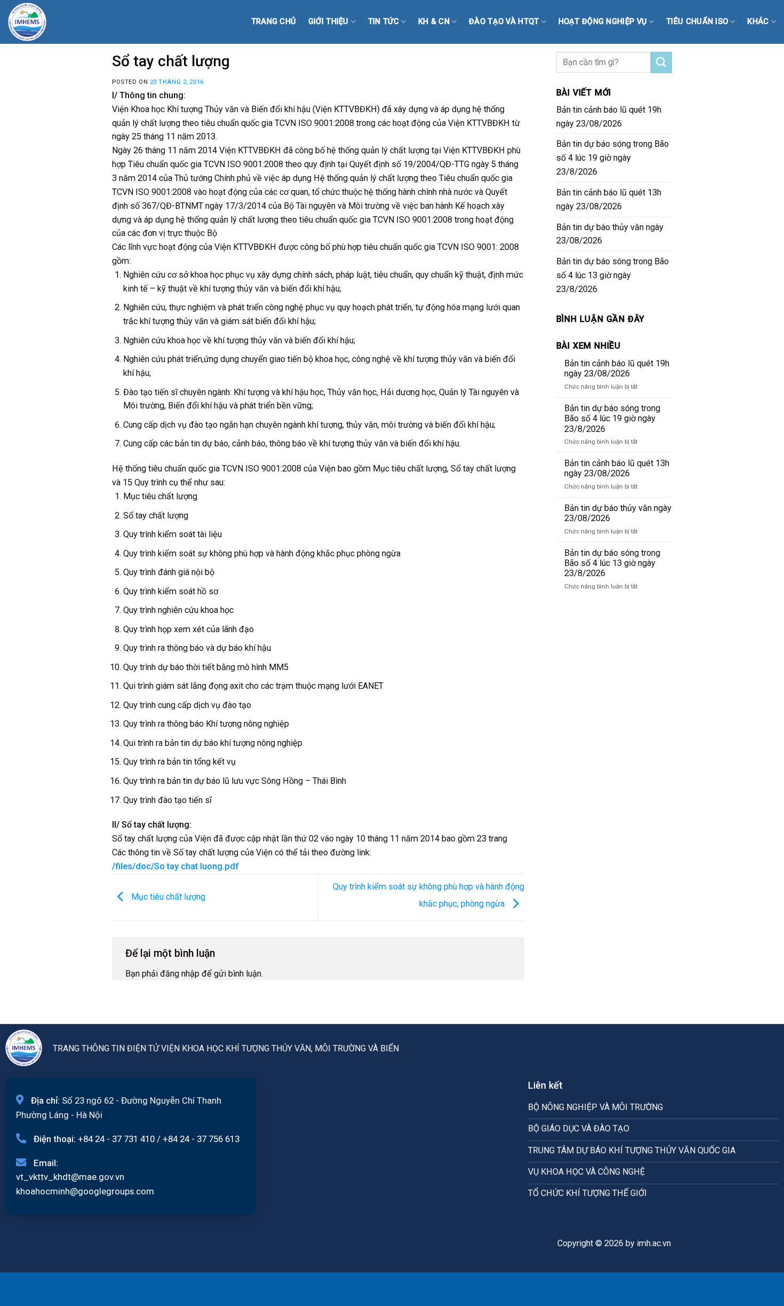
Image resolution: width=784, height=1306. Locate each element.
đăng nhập (179, 974)
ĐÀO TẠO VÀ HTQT (504, 21)
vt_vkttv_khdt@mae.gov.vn (70, 1176)
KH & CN (434, 21)
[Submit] (661, 62)
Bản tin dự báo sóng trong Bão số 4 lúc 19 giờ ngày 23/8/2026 (612, 158)
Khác (758, 21)
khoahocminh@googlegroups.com (85, 1191)
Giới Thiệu (328, 21)
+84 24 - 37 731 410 (116, 1139)
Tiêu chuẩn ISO (697, 21)
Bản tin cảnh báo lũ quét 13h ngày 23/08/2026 (608, 199)
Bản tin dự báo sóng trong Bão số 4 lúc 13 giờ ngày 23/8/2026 (612, 275)
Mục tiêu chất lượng (167, 897)
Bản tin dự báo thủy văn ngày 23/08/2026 (609, 234)
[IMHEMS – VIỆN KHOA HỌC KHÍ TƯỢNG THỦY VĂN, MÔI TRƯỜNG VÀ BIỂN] (34, 22)
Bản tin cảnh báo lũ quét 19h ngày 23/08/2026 (608, 117)
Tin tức (383, 21)
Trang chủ (274, 21)
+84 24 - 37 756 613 (201, 1139)
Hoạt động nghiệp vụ (602, 21)
